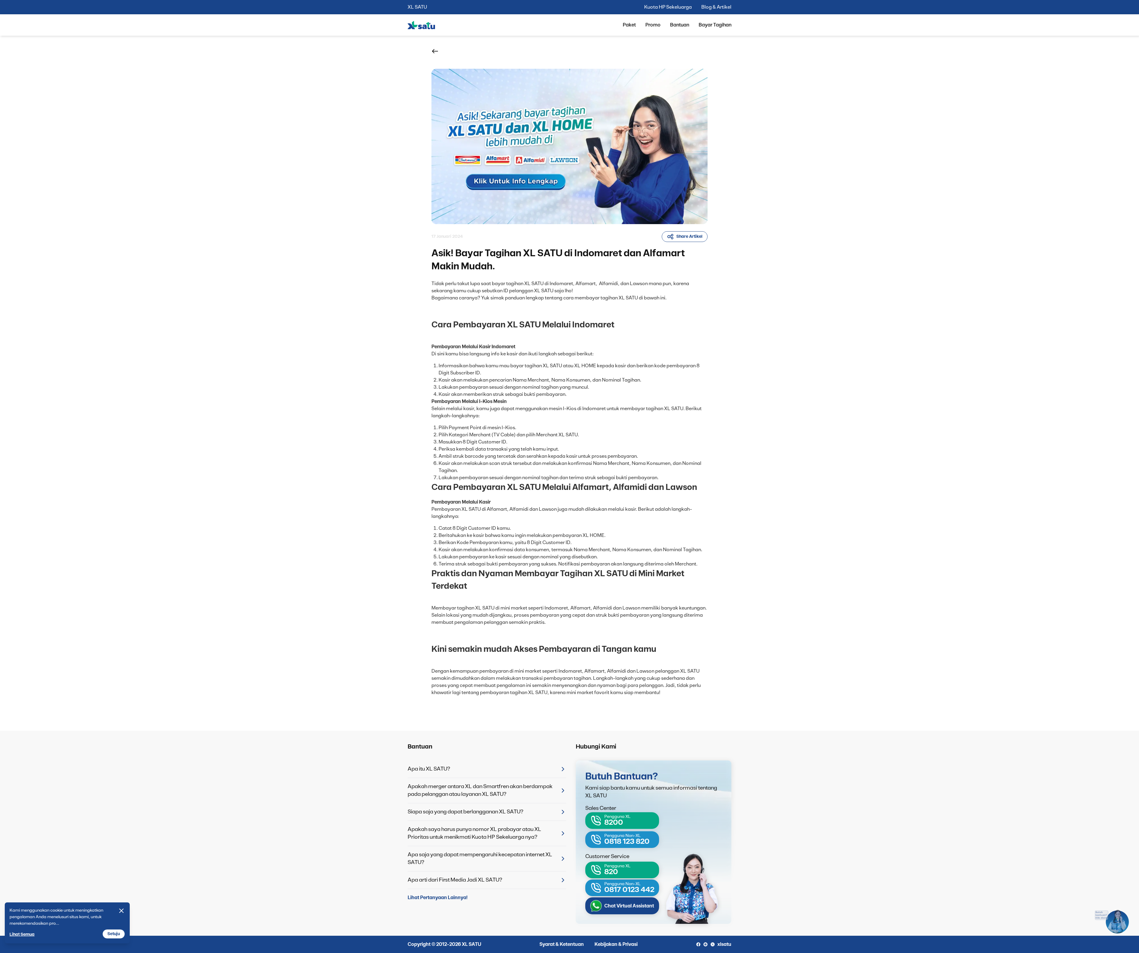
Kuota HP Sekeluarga (668, 7)
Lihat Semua (22, 934)
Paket (629, 25)
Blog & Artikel (716, 7)
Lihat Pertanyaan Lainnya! (437, 897)
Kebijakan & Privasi (616, 944)
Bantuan (679, 25)
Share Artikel (689, 237)
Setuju (113, 934)
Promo (653, 25)
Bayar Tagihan (715, 25)
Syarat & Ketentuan (561, 944)
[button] (435, 51)
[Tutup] (121, 910)
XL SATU (417, 7)
